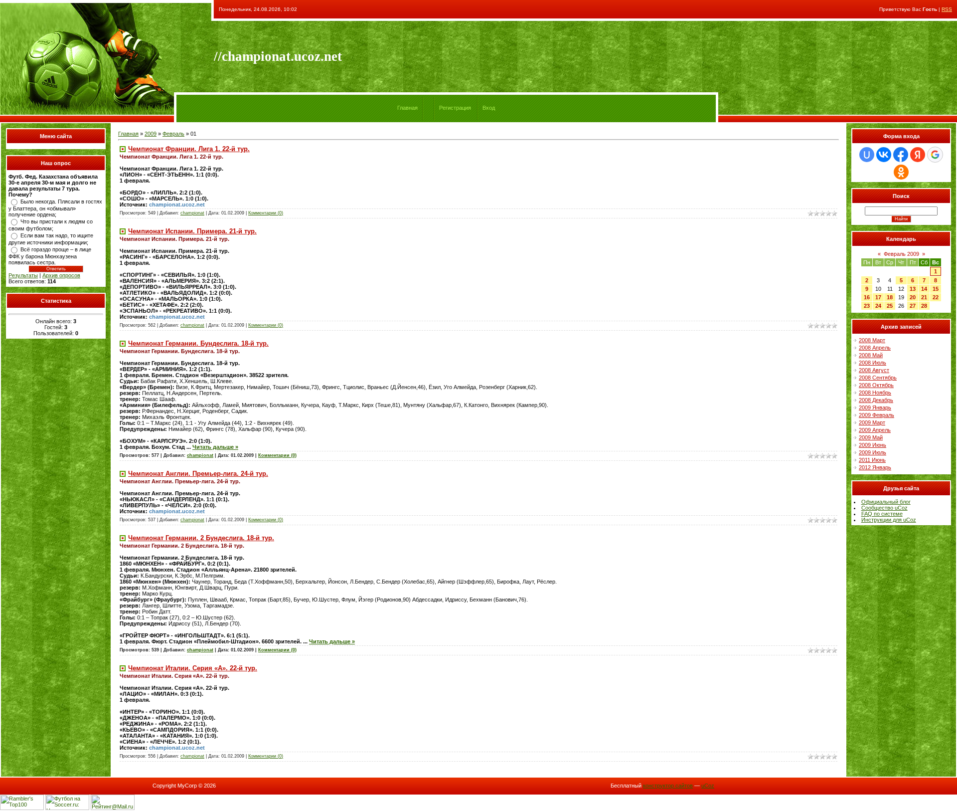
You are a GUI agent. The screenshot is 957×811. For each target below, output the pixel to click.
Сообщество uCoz (884, 508)
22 (936, 297)
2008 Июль (872, 363)
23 (867, 306)
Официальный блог (886, 502)
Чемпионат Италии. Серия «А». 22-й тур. (192, 668)
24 (878, 306)
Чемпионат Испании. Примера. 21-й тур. (192, 231)
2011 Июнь (872, 460)
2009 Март (872, 422)
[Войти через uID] (866, 154)
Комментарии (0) (265, 212)
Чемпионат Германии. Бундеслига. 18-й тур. (198, 343)
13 (913, 289)
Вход (488, 108)
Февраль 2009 (901, 254)
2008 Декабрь (876, 400)
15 (936, 289)
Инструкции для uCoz (888, 520)
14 (924, 289)
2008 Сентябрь (878, 378)
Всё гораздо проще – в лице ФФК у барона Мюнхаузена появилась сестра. (49, 255)
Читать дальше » (215, 447)
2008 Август (874, 370)
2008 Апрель (875, 348)
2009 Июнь (872, 445)
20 (913, 297)
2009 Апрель (875, 430)
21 (924, 297)
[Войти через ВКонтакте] (883, 154)
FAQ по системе (882, 514)
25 (890, 306)
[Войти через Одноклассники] (901, 172)
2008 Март (872, 340)
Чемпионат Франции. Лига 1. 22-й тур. (189, 149)
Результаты (23, 275)
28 (924, 306)
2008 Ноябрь (875, 393)
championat (192, 212)
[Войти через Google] (935, 155)
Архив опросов (61, 275)
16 (867, 297)
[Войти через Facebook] (900, 154)
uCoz (707, 786)
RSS (947, 9)
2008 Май (871, 355)
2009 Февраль (876, 415)
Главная (407, 108)
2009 (151, 134)
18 (890, 297)
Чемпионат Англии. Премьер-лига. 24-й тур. (198, 473)
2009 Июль (872, 452)
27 (913, 306)
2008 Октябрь (876, 385)
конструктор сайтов (668, 786)
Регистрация (455, 108)
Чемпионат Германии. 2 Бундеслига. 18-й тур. (201, 538)
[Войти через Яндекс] (917, 154)
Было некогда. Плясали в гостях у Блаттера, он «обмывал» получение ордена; (55, 208)
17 (878, 297)
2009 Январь (875, 407)
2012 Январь (875, 467)
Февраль (173, 134)
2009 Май (871, 437)
